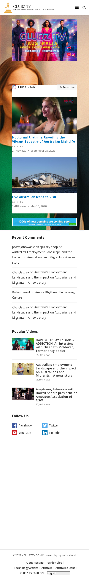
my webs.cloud (67, 555)
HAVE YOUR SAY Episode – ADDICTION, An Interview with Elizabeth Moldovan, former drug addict (55, 345)
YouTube (25, 433)
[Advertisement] (44, 493)
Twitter (54, 425)
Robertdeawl (21, 292)
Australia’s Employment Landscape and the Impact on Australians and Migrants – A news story (43, 257)
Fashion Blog (54, 563)
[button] (77, 7)
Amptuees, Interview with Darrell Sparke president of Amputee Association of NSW (56, 394)
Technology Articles (26, 568)
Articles (17, 146)
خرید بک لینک (20, 272)
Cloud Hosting (35, 563)
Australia (46, 568)
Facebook (25, 425)
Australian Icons (65, 568)
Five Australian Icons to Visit (34, 197)
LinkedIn (54, 433)
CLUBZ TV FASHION (32, 573)
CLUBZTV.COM (33, 555)
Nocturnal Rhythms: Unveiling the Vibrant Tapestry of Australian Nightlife (43, 139)
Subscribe (68, 87)
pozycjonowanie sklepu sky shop (35, 247)
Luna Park (26, 87)
